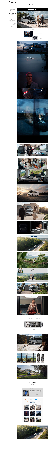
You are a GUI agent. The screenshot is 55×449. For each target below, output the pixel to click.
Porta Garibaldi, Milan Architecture (12, 20)
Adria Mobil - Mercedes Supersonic (12, 13)
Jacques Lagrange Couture (12, 10)
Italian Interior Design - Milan (12, 18)
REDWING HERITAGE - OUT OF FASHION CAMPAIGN (12, 11)
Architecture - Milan (12, 21)
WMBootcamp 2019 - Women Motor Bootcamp (12, 22)
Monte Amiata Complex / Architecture (12, 23)
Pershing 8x (12, 15)
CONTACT (12, 26)
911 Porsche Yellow (12, 19)
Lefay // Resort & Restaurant (12, 8)
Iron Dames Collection (12, 9)
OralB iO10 (12, 14)
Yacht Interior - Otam (12, 24)
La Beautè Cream (12, 7)
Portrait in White (12, 12)
